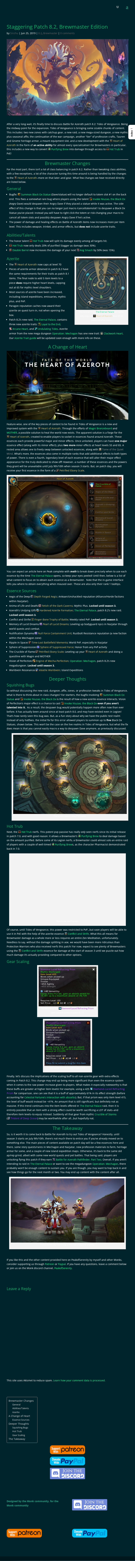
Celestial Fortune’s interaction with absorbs (49, 1097)
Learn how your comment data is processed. (79, 1380)
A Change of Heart (19, 1416)
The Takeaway (17, 1439)
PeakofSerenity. (63, 1268)
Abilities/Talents (20, 1408)
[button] (131, 132)
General (16, 1404)
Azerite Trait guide (25, 338)
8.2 (40, 33)
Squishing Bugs (20, 1427)
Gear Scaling (18, 1435)
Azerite (16, 1412)
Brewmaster (50, 33)
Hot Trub (17, 1431)
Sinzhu (14, 33)
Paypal (62, 1264)
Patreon (49, 1264)
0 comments (67, 33)
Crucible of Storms (106, 1114)
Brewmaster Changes (21, 1400)
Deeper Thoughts (19, 1423)
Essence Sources (20, 1419)
